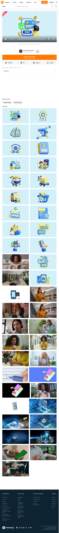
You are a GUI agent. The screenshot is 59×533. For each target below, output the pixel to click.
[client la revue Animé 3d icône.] (43, 228)
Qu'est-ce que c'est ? (17, 67)
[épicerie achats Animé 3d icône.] (15, 228)
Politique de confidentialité (50, 527)
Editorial (28, 2)
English (52, 496)
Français (53, 505)
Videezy (4, 500)
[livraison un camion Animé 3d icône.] (15, 196)
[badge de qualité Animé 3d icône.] (43, 196)
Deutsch (53, 503)
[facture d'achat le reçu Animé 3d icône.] (43, 180)
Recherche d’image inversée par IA (6, 510)
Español (52, 498)
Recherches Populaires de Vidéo (20, 516)
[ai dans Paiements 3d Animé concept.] (43, 163)
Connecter (51, 2)
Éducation (4, 505)
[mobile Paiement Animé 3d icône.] (43, 115)
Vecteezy (4, 498)
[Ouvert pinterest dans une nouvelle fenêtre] (23, 527)
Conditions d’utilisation (51, 526)
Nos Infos (34, 500)
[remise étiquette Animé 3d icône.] (43, 261)
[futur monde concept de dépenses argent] (43, 405)
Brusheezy (4, 496)
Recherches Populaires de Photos (20, 511)
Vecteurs (7, 2)
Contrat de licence (19, 497)
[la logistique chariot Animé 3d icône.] (15, 212)
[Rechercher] (52, 6)
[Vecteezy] (2, 2)
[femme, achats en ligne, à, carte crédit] (43, 326)
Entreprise (4, 503)
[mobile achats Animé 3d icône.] (15, 131)
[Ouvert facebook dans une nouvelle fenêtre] (16, 527)
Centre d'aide (35, 496)
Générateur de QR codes (5, 519)
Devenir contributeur (35, 503)
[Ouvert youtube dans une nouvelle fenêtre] (30, 527)
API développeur (6, 507)
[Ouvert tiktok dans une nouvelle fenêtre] (26, 527)
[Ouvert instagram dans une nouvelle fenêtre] (19, 527)
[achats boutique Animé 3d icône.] (43, 212)
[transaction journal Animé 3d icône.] (15, 180)
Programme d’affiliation (20, 502)
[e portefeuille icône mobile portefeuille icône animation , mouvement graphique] (15, 405)
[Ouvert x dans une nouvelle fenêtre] (28, 527)
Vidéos (21, 2)
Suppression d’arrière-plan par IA (5, 515)
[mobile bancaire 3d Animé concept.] (15, 245)
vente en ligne (17, 102)
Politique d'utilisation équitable (47, 528)
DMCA (18, 500)
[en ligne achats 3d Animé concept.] (43, 277)
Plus (35, 2)
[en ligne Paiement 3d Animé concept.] (15, 115)
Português (53, 500)
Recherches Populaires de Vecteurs (20, 507)
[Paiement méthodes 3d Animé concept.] (15, 147)
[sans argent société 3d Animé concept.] (43, 131)
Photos (14, 2)
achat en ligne (7, 102)
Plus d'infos (6, 70)
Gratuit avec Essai (29, 57)
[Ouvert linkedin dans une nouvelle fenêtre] (21, 527)
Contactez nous (36, 498)
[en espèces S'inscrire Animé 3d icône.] (15, 163)
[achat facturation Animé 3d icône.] (43, 147)
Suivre (37, 52)
